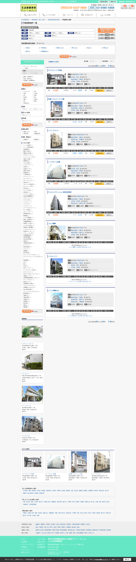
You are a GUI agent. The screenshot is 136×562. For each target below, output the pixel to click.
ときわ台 (43, 533)
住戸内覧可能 (28, 289)
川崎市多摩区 (76, 524)
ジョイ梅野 (52, 223)
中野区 (59, 490)
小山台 (81, 294)
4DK (35, 101)
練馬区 (85, 490)
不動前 (44, 48)
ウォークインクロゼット (31, 254)
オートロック (28, 272)
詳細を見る (100, 90)
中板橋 (57, 533)
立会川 (108, 502)
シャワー (26, 245)
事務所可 (26, 161)
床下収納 (26, 252)
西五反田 (81, 134)
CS (25, 262)
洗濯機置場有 (28, 221)
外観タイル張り (28, 223)
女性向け (26, 192)
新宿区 (34, 490)
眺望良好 (26, 172)
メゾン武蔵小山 (53, 290)
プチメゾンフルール (28, 343)
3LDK (35, 99)
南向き (26, 305)
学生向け (26, 188)
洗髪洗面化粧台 (28, 243)
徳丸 (78, 527)
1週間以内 (37, 133)
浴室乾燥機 (27, 237)
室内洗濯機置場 (28, 196)
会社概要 (24, 541)
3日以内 (26, 133)
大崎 (24, 502)
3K (35, 97)
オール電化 (27, 209)
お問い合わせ (41, 541)
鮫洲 (103, 502)
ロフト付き (27, 200)
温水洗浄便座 (28, 239)
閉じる (127, 559)
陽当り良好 (27, 151)
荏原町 (77, 502)
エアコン (26, 249)
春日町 (74, 527)
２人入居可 (27, 163)
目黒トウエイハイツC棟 (56, 99)
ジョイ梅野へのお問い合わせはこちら (80, 247)
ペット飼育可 (28, 145)
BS (25, 264)
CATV (26, 266)
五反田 (78, 81)
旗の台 (65, 502)
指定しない (27, 131)
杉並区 (63, 490)
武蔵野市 (90, 490)
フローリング (28, 198)
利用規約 (24, 547)
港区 (30, 490)
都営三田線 (55, 530)
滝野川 (63, 527)
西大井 (41, 502)
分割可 (26, 167)
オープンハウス (28, 180)
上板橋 (38, 533)
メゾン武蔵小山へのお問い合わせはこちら (80, 315)
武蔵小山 (60, 48)
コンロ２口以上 (28, 225)
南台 (37, 527)
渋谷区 (54, 490)
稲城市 (37, 493)
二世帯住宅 (27, 174)
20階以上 (26, 301)
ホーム (24, 539)
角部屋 (26, 307)
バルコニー (27, 206)
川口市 (88, 524)
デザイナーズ (28, 155)
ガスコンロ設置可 (29, 184)
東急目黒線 (74, 79)
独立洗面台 (27, 247)
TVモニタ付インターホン (31, 274)
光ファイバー (28, 268)
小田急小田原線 (80, 530)
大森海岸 (25, 504)
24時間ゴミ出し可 (29, 287)
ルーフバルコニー (29, 207)
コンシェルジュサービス (31, 291)
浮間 (59, 527)
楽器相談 (26, 149)
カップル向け (28, 190)
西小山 (75, 48)
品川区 (77, 134)
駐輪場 (26, 215)
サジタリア (26, 373)
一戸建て (26, 68)
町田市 (96, 490)
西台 (74, 533)
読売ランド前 (64, 533)
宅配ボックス (28, 276)
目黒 (28, 48)
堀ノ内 (47, 527)
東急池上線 (74, 139)
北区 (72, 490)
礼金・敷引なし (28, 78)
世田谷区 (48, 490)
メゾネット (27, 202)
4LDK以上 (26, 103)
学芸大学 (108, 513)
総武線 (109, 530)
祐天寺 (85, 513)
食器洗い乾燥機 (28, 227)
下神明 (69, 502)
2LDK (25, 97)
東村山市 (101, 490)
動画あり (37, 139)
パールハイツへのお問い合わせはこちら (80, 281)
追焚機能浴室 (28, 235)
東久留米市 (30, 493)
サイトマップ (25, 549)
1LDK (35, 93)
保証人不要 (27, 159)
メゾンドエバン (53, 130)
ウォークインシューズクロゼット (32, 257)
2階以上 (26, 295)
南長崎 (69, 527)
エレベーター (28, 211)
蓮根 (70, 533)
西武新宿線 (48, 530)
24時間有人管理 (28, 283)
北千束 (29, 515)
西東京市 (42, 493)
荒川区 (76, 490)
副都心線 (95, 530)
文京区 (39, 490)
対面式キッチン (28, 231)
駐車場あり (27, 293)
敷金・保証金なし (28, 76)
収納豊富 (26, 260)
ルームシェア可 (28, 186)
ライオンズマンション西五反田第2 (59, 192)
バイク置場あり (28, 217)
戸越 (96, 502)
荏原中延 (59, 502)
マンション (34, 66)
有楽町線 (88, 530)
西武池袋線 (63, 530)
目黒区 (77, 74)
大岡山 (105, 48)
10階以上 (26, 299)
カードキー (27, 178)
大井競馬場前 (32, 504)
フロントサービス (29, 285)
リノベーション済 (29, 157)
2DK (35, 95)
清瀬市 (25, 493)
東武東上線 (71, 530)
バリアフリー (28, 165)
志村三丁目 (50, 533)
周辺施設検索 (41, 547)
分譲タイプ (27, 169)
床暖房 (26, 251)
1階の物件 (27, 297)
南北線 (73, 265)
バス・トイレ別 (28, 233)
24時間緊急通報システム (31, 277)
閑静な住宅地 (28, 153)
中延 (73, 502)
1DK (24, 93)
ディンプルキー (28, 279)
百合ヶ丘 (91, 533)
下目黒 (81, 74)
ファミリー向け (28, 194)
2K (24, 95)
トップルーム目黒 (54, 162)
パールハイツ (52, 256)
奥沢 (28, 51)
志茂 (55, 527)
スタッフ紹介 (41, 539)
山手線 (73, 77)
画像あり (26, 139)
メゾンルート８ (27, 405)
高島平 (41, 527)
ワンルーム (26, 91)
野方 (51, 527)
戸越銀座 (81, 139)
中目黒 (93, 513)
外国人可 (26, 182)
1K (35, 91)
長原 (38, 515)
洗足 (89, 48)
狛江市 (107, 490)
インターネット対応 (30, 270)
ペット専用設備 (28, 147)
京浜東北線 (102, 530)
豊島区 (68, 490)
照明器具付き (28, 213)
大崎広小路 (82, 203)
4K (24, 101)
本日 (35, 131)
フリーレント (28, 176)
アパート (26, 66)
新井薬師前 (80, 533)
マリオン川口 (26, 436)
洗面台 (26, 241)
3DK (24, 99)
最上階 (26, 303)
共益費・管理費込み (29, 80)
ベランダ (26, 204)
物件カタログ (25, 552)
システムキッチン (29, 229)
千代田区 (25, 490)
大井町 (36, 502)
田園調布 (44, 51)
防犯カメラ (27, 281)
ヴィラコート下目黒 (55, 70)
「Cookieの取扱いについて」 (101, 559)
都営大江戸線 (39, 530)
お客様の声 (41, 544)
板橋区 (81, 490)
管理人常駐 (27, 170)
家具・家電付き (28, 219)
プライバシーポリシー (28, 544)
